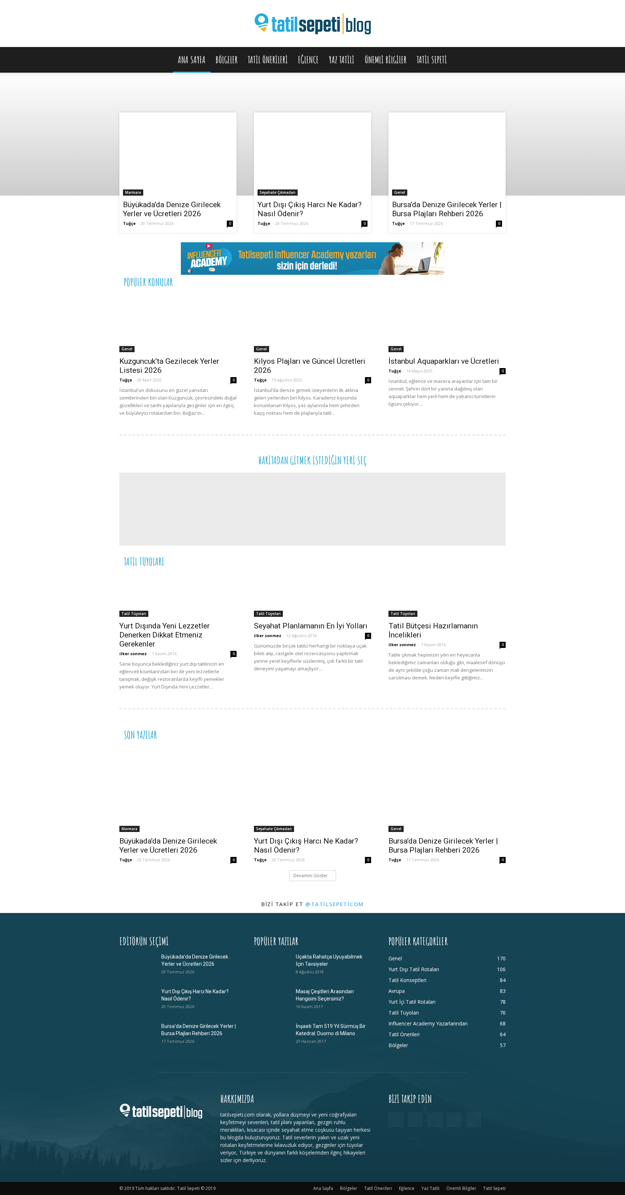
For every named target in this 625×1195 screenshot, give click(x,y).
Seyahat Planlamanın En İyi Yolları (310, 626)
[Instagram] (415, 1120)
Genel (399, 192)
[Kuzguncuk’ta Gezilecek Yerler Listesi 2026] (178, 323)
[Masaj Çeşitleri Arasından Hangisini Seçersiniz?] (272, 1000)
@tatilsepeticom (334, 904)
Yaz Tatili (341, 59)
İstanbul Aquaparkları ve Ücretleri (443, 361)
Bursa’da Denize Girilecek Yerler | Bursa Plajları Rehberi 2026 (447, 209)
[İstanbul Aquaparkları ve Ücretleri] (447, 323)
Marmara (133, 192)
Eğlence (308, 59)
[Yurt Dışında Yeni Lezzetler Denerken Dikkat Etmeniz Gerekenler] (178, 595)
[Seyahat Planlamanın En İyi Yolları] (312, 595)
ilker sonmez (133, 653)
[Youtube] (474, 1120)
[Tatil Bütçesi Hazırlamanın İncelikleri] (447, 595)
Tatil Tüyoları (134, 613)
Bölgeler (227, 59)
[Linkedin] (435, 1120)
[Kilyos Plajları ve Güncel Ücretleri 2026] (312, 323)
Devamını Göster (310, 875)
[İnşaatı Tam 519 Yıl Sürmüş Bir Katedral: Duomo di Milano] (272, 1035)
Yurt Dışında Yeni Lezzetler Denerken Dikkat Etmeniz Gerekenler (164, 635)
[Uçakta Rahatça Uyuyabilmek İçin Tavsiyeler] (272, 965)
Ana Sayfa (191, 59)
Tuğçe (129, 223)
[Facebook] (395, 1120)
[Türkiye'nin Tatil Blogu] (312, 24)
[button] (497, 60)
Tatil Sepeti (432, 59)
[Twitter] (454, 1120)
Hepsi (417, 281)
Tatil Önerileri (268, 59)
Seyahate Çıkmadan (278, 192)
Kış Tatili (451, 561)
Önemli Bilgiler (386, 59)
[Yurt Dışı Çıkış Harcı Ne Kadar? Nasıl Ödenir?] (312, 156)
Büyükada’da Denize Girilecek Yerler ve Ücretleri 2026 (172, 209)
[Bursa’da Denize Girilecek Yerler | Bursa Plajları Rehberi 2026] (447, 156)
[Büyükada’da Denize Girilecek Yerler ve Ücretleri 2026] (178, 156)
